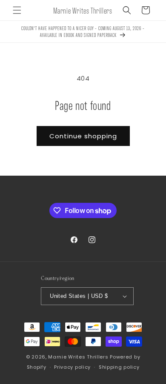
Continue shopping (83, 136)
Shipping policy (119, 367)
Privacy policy (72, 367)
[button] (17, 10)
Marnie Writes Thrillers (78, 356)
